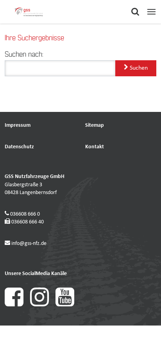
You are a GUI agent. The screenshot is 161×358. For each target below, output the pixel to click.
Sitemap (94, 125)
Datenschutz (19, 147)
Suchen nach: (24, 54)
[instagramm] (42, 305)
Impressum (17, 125)
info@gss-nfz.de (29, 243)
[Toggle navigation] (151, 11)
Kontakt (94, 147)
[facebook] (17, 305)
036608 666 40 (27, 222)
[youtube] (67, 305)
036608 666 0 (25, 214)
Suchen (138, 68)
